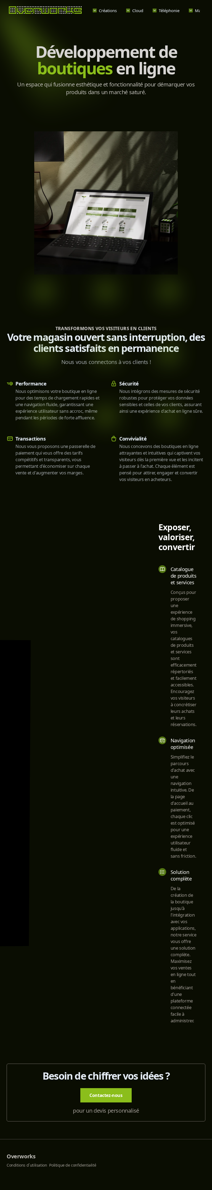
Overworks (21, 1156)
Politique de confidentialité (72, 1165)
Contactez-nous (105, 1095)
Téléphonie (169, 10)
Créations (108, 10)
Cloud (137, 10)
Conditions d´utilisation (27, 1165)
